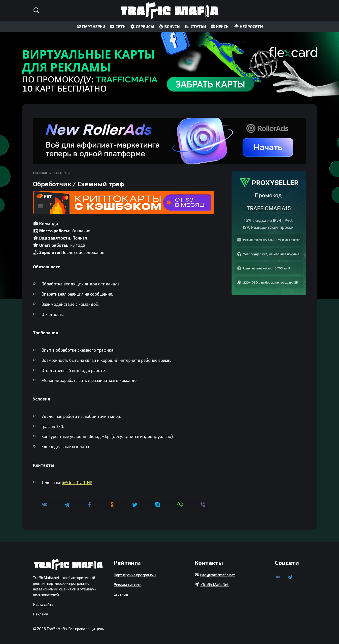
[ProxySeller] (269, 233)
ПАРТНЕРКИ (93, 26)
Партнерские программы (135, 575)
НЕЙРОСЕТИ (251, 26)
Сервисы (121, 594)
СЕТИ (120, 26)
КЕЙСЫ (222, 26)
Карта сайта (43, 604)
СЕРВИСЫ (144, 26)
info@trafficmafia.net (217, 575)
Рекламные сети (127, 584)
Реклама (40, 614)
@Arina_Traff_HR (77, 482)
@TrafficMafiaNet (214, 584)
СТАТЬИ (198, 26)
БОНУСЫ (172, 26)
